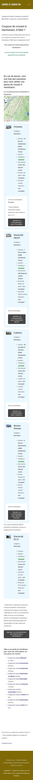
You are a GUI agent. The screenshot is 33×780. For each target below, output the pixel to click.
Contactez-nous (10, 760)
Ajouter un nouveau (16, 765)
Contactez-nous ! (7, 743)
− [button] (6, 101)
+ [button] (6, 98)
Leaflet (14, 120)
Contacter (21, 159)
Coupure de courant (8, 16)
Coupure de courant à (18, 684)
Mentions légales (21, 760)
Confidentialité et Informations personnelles (16, 763)
